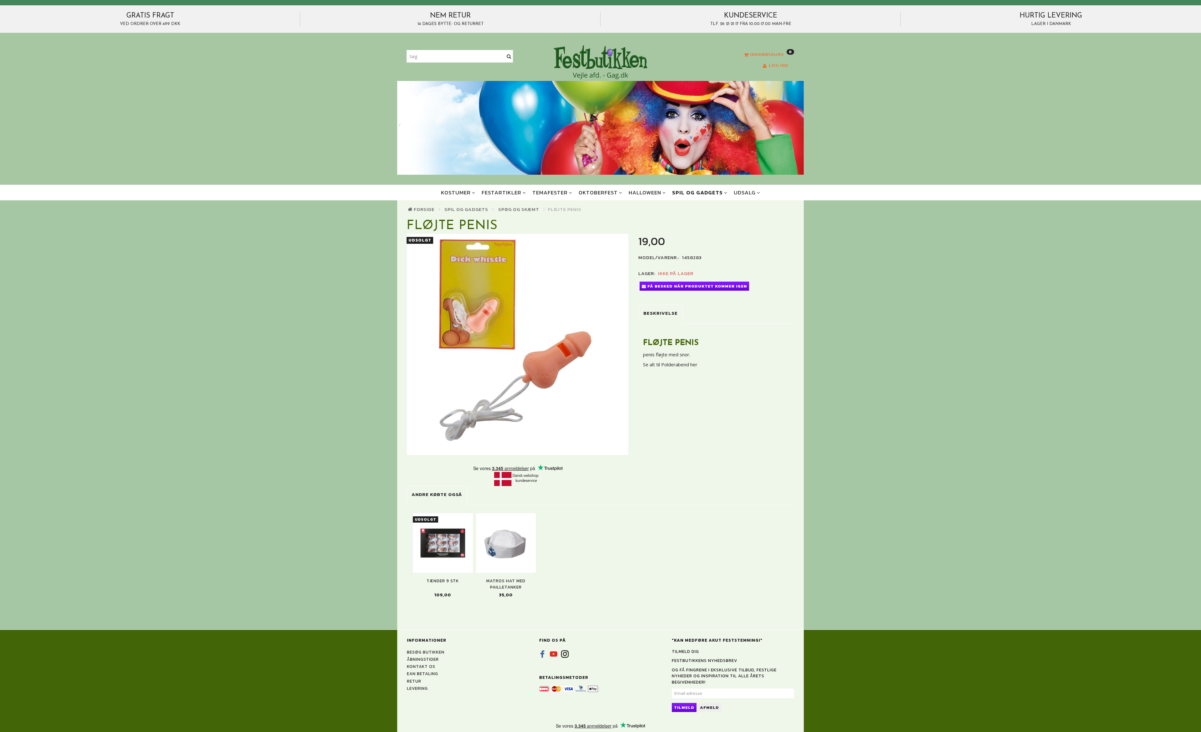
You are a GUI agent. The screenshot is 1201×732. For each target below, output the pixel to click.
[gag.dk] (600, 61)
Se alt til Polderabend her (670, 364)
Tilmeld (684, 707)
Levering (417, 688)
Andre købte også (437, 494)
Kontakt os (421, 666)
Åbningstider (423, 659)
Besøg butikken (425, 652)
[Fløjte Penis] (518, 344)
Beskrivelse (660, 313)
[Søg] (509, 56)
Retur (414, 681)
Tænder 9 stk (443, 581)
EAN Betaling (422, 673)
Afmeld (709, 707)
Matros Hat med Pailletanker (505, 584)
